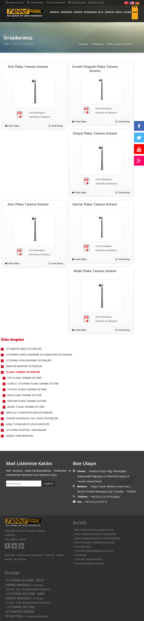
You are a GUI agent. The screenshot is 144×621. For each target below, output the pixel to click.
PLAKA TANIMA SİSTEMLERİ (23, 372)
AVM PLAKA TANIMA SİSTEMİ (24, 395)
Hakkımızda (66, 12)
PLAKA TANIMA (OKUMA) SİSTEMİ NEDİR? (95, 534)
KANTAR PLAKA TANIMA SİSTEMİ (26, 401)
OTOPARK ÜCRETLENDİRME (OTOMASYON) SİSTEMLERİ (39, 354)
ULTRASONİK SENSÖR (36, 616)
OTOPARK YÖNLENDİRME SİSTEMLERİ (28, 360)
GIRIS (134, 12)
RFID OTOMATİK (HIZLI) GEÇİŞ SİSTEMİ (93, 529)
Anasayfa (54, 12)
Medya (119, 12)
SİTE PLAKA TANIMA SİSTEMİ (24, 377)
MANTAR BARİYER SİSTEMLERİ (24, 366)
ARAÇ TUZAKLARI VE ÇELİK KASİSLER (27, 424)
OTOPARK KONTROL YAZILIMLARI (26, 430)
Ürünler (78, 12)
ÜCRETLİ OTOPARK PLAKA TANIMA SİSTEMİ (33, 383)
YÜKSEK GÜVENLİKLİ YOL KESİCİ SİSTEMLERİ (32, 418)
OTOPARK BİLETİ (82, 546)
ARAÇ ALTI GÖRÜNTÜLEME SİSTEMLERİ (29, 412)
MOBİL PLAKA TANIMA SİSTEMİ (25, 406)
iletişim (127, 12)
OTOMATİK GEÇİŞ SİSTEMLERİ (23, 348)
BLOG (100, 12)
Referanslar (90, 12)
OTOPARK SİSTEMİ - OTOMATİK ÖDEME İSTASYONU (21, 611)
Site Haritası (20, 559)
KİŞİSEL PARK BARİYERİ (19, 435)
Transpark (24, 15)
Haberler (109, 12)
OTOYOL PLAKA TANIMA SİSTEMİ (26, 389)
